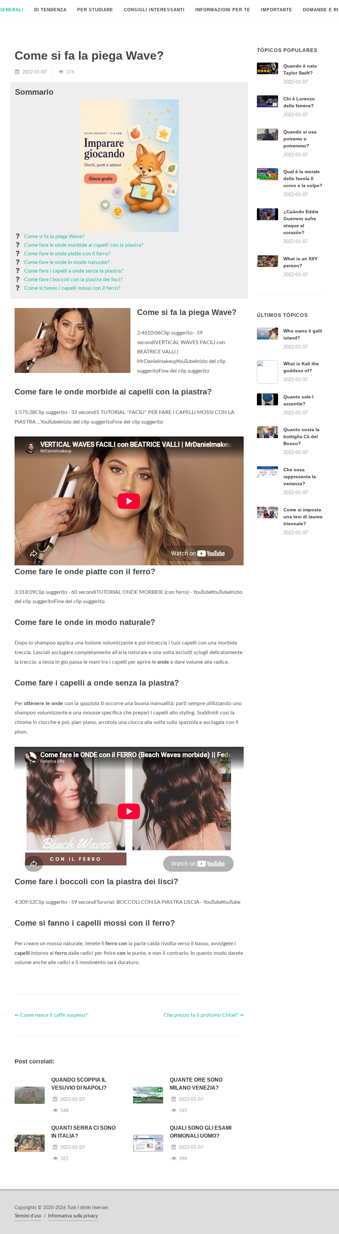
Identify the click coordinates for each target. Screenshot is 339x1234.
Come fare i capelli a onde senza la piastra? (73, 271)
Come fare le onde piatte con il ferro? (67, 253)
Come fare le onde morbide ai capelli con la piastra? (83, 245)
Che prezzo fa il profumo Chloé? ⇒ (204, 1015)
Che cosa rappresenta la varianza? (299, 476)
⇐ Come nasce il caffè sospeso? (51, 1015)
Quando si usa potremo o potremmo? (299, 138)
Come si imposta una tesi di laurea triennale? (302, 516)
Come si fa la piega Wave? (54, 236)
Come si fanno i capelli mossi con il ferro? (72, 288)
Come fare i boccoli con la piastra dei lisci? (73, 279)
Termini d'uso (28, 1216)
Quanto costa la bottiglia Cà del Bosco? (301, 436)
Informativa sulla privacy (73, 1216)
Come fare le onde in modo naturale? (67, 262)
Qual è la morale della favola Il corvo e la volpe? (302, 178)
